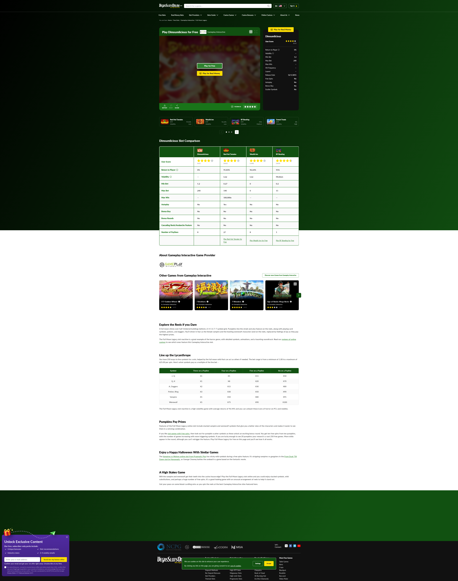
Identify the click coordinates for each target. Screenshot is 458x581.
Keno (281, 564)
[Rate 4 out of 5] (252, 107)
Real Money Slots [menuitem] (177, 15)
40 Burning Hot (260, 576)
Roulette (282, 573)
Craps (281, 567)
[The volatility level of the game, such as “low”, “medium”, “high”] (273, 53)
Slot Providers (210, 576)
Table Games (283, 561)
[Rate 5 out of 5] (255, 107)
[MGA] (237, 547)
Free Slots (176, 20)
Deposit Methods (211, 570)
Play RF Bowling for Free (285, 240)
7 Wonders (236, 301)
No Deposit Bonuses (212, 573)
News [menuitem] (297, 15)
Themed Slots (210, 579)
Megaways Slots (236, 573)
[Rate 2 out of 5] (248, 107)
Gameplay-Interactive (187, 20)
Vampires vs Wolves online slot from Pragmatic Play (184, 456)
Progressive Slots (236, 579)
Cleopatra (258, 570)
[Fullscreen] (255, 31)
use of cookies (235, 566)
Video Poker (283, 579)
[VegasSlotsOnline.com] (170, 6)
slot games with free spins (179, 433)
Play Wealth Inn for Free (259, 240)
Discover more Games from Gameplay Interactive (280, 275)
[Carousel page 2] (229, 132)
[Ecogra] (221, 547)
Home (170, 20)
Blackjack (282, 570)
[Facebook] (290, 546)
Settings (257, 564)
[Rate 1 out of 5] (245, 107)
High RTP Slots (235, 570)
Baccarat (282, 576)
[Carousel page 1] (226, 132)
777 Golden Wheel (169, 301)
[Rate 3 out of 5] (250, 107)
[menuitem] (195, 15)
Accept (269, 564)
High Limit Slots (235, 576)
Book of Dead (260, 573)
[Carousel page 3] (231, 132)
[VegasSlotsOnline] (175, 560)
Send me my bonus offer (54, 559)
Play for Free (209, 65)
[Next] (237, 132)
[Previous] (221, 132)
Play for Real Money (211, 73)
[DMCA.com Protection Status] (201, 547)
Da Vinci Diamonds (262, 579)
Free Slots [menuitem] (162, 15)
